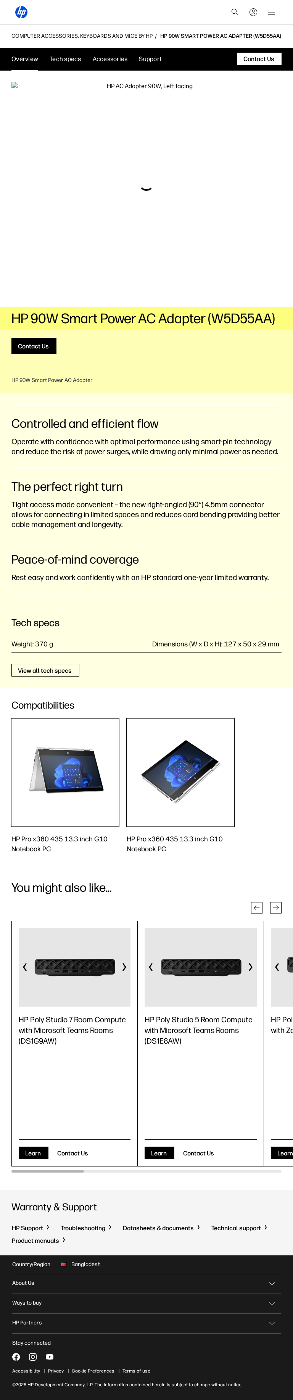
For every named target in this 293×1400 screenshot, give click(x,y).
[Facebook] (16, 1357)
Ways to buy (27, 1303)
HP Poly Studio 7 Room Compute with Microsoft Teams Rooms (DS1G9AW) (72, 1030)
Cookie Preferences (93, 1371)
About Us (23, 1283)
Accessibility (26, 1371)
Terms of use (136, 1371)
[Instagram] (33, 1357)
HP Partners (27, 1322)
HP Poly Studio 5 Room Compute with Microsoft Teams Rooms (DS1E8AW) (199, 1030)
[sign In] (253, 12)
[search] (235, 12)
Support (150, 59)
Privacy (56, 1371)
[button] (256, 907)
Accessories (110, 59)
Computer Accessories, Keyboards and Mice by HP (82, 36)
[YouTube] (49, 1357)
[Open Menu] (271, 12)
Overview (24, 59)
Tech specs (65, 59)
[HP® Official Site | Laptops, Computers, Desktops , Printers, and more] (21, 12)
